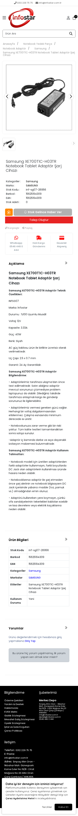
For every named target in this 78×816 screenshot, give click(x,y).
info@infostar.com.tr (50, 2)
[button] (4, 18)
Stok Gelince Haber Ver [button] (45, 212)
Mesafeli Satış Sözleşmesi (19, 719)
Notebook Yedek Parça (37, 44)
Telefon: (9, 750)
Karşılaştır (13, 228)
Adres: (8, 761)
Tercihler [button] (47, 807)
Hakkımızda (11, 708)
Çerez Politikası (13, 730)
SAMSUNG (32, 185)
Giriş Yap (30, 641)
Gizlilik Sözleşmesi (15, 715)
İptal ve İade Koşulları (16, 727)
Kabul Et (63, 807)
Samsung (40, 48)
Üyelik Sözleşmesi (14, 723)
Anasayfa (9, 44)
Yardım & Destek (14, 704)
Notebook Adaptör (14, 48)
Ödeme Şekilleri (13, 700)
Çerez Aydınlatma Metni (20, 798)
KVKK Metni (10, 712)
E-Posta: (9, 754)
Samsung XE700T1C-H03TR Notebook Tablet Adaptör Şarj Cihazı (39, 53)
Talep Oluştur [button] (39, 220)
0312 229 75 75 (25, 2)
